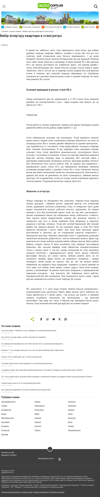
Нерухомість (40, 406)
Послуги (38, 426)
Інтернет (38, 418)
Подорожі (5, 430)
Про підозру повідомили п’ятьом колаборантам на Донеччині (26, 390)
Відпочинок (39, 410)
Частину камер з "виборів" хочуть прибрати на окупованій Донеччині (28, 331)
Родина (71, 426)
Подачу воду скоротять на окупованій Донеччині (20, 383)
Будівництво (6, 410)
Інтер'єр (38, 422)
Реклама (4, 434)
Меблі (37, 414)
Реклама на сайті (7, 452)
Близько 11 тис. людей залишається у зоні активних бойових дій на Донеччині (32, 350)
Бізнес (3, 414)
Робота (37, 430)
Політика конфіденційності (11, 492)
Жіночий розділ (7, 418)
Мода (70, 422)
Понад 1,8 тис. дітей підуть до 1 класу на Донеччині (21, 357)
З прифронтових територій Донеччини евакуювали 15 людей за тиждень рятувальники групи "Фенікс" (42, 370)
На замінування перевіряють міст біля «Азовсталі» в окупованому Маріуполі (32, 344)
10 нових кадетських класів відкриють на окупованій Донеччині (26, 363)
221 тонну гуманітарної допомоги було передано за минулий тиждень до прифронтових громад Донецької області (47, 377)
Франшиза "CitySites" (9, 455)
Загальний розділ (8, 402)
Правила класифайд (40, 492)
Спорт (70, 414)
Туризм (4, 406)
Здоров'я (72, 402)
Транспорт (72, 406)
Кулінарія (5, 426)
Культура (71, 418)
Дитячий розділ (74, 430)
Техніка (37, 402)
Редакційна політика (56, 492)
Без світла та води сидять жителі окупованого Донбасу (23, 337)
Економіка (5, 422)
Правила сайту (27, 492)
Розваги (71, 410)
